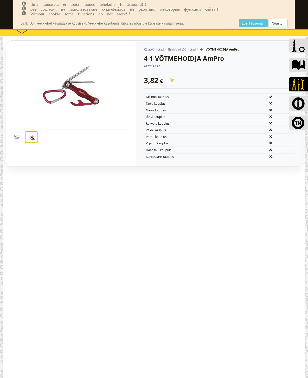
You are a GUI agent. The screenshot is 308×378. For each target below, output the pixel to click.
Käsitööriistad (154, 49)
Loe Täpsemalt (253, 23)
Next (138, 94)
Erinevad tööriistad (182, 49)
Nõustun (278, 23)
